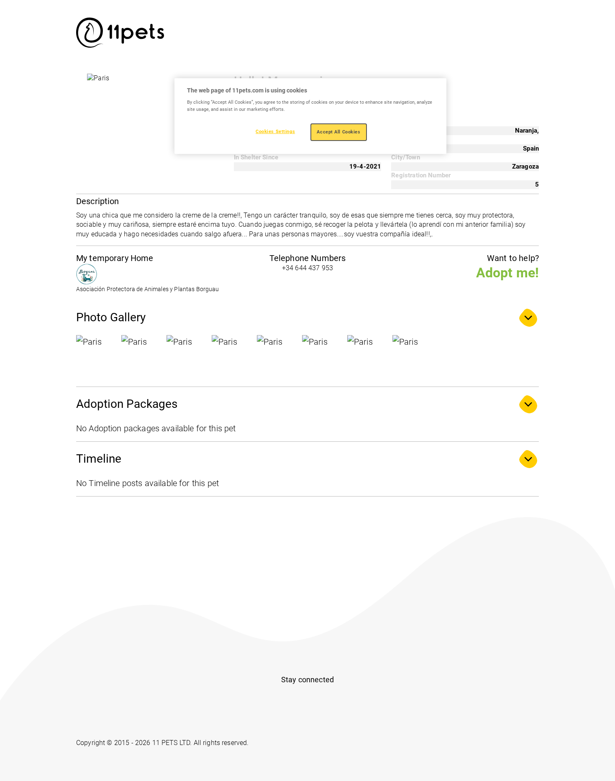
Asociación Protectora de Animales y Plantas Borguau (147, 289)
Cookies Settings (275, 131)
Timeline (98, 459)
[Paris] (97, 356)
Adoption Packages (126, 404)
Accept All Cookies (338, 132)
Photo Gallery (111, 317)
